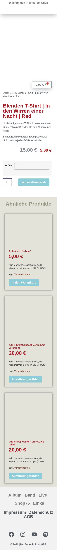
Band (30, 495)
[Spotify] (45, 534)
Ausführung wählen (25, 379)
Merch (12, 93)
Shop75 (22, 503)
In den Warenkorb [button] (24, 282)
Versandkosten (22, 274)
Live (43, 495)
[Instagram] (22, 534)
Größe (8, 165)
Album (14, 495)
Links (38, 503)
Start (5, 93)
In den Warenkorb (33, 182)
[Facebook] (11, 534)
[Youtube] (34, 534)
